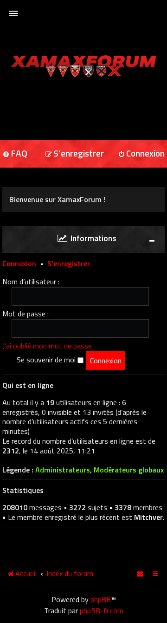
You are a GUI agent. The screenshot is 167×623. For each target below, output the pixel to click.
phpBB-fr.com (101, 610)
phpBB (100, 599)
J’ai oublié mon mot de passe (47, 345)
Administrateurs (62, 470)
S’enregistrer (68, 263)
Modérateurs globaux (129, 470)
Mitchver (148, 517)
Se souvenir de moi (47, 359)
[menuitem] (74, 154)
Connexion (19, 263)
